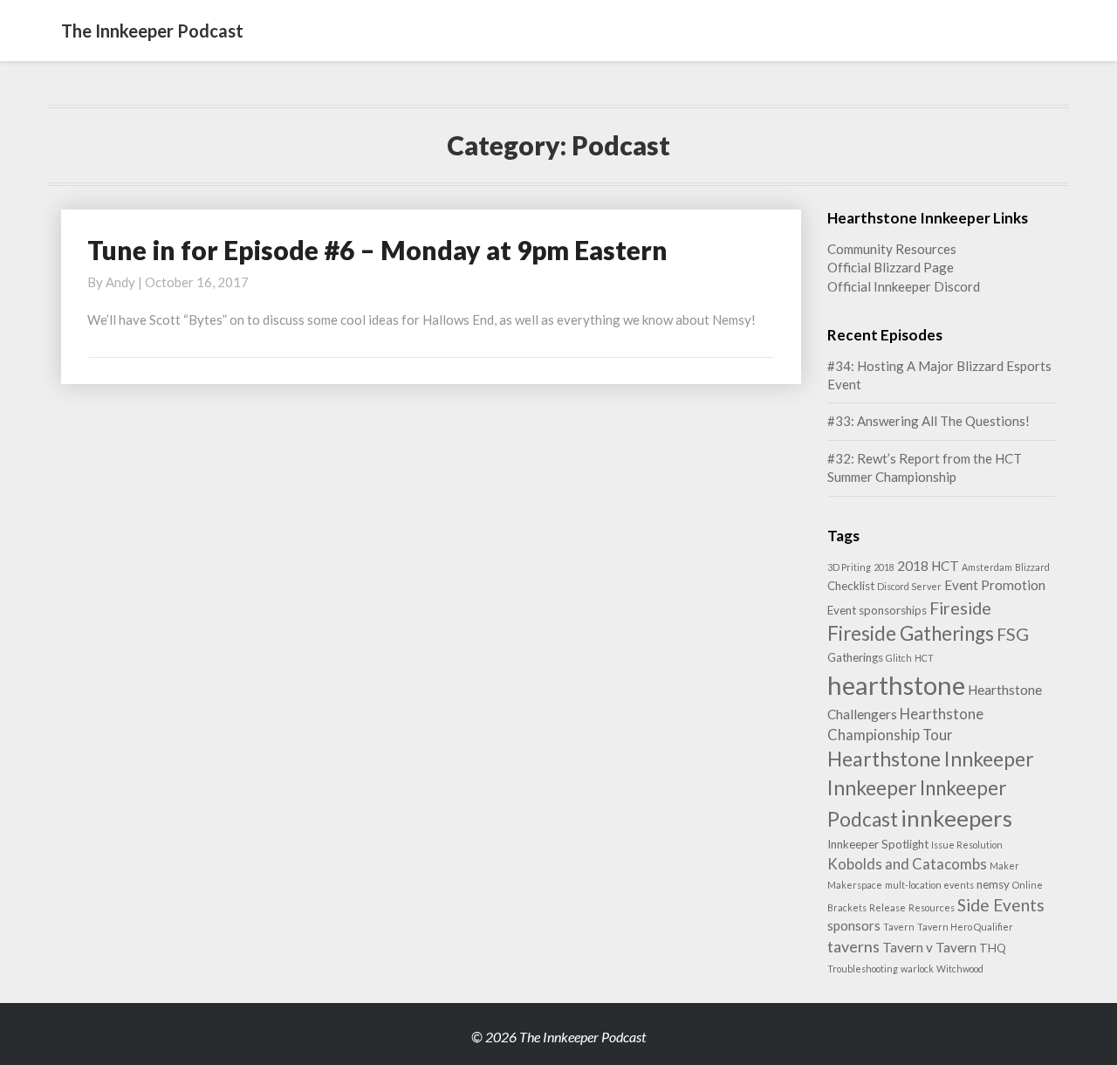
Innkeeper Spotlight (878, 844)
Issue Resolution (967, 844)
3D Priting (849, 567)
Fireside (960, 607)
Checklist (850, 586)
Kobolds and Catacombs (907, 864)
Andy (120, 282)
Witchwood (959, 968)
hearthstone (896, 685)
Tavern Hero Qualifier (965, 926)
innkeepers (956, 818)
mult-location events (929, 884)
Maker (1004, 865)
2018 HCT (928, 566)
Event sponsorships (877, 610)
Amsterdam (987, 567)
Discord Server (909, 586)
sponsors (854, 925)
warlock (917, 968)
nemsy (993, 884)
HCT (924, 657)
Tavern (899, 926)
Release (887, 907)
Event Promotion (994, 585)
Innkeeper (872, 787)
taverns (853, 946)
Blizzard (1032, 567)
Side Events (1001, 905)
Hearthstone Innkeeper (930, 758)
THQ (992, 948)
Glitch (899, 657)
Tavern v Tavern (929, 947)
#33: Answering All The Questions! (928, 421)
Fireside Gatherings (910, 633)
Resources (931, 907)
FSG (1013, 633)
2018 (884, 567)
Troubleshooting (862, 968)
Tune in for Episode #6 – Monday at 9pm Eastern (377, 249)
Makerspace (854, 884)
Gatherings (855, 657)
